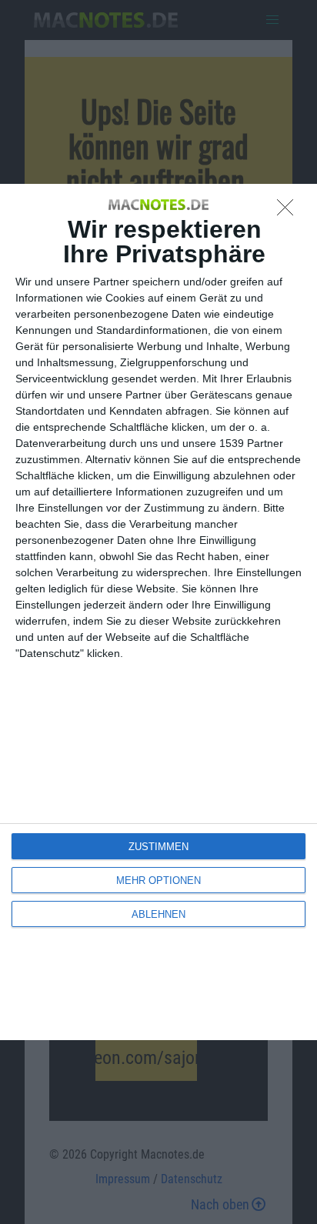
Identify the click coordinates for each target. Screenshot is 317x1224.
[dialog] (158, 612)
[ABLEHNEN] (289, 211)
